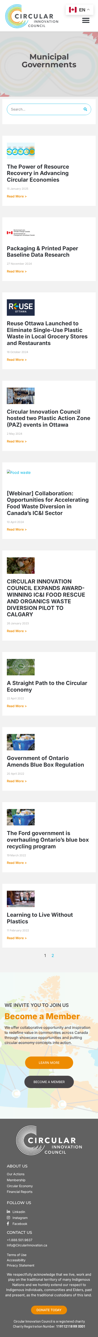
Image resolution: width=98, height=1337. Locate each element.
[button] (86, 20)
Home (26, 73)
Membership (16, 1180)
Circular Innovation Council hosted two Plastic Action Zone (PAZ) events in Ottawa (48, 418)
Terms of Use (17, 1255)
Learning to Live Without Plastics (40, 918)
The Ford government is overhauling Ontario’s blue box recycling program (48, 840)
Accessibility (16, 1260)
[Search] (85, 109)
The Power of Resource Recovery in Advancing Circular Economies (38, 173)
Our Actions (15, 1174)
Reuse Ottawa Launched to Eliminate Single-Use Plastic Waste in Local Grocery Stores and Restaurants (47, 333)
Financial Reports (19, 1192)
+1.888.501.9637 (19, 1240)
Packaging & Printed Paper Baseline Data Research (42, 251)
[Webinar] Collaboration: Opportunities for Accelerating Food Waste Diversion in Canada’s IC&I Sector (48, 503)
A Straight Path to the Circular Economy (47, 686)
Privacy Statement (20, 1265)
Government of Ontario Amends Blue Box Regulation (45, 761)
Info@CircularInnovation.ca (27, 1245)
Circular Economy (20, 1186)
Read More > (17, 196)
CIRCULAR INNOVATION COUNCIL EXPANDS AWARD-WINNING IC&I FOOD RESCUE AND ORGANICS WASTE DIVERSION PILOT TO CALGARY (46, 598)
